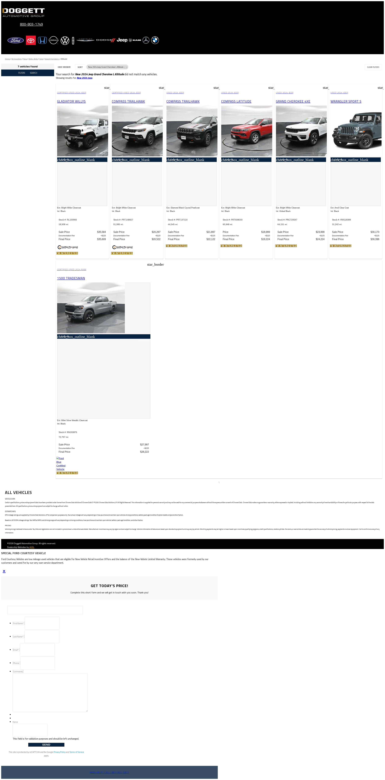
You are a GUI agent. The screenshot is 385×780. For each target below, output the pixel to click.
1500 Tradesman (71, 278)
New (25, 58)
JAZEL (31, 547)
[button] (126, 67)
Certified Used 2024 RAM (71, 269)
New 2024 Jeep (84, 78)
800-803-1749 (31, 24)
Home (7, 58)
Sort (80, 67)
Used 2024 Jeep (175, 92)
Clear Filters (373, 67)
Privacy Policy (59, 752)
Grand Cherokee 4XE (293, 101)
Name (15, 721)
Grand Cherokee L (52, 58)
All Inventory (17, 58)
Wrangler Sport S (346, 101)
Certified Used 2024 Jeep (71, 92)
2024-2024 (33, 58)
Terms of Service (76, 752)
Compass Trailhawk (128, 101)
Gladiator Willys (71, 101)
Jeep (41, 58)
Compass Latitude (236, 101)
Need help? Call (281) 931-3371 (109, 772)
